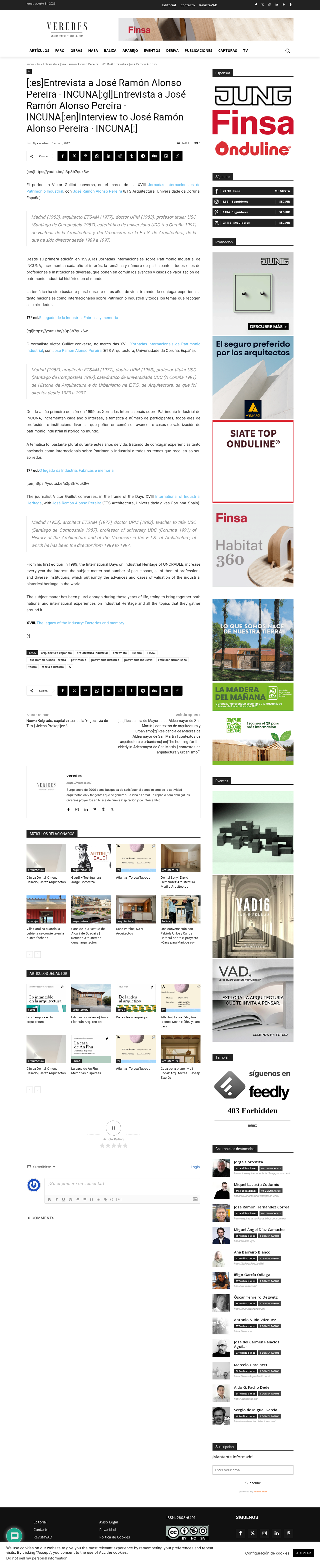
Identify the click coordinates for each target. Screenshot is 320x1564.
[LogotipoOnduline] (253, 148)
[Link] (105, 1200)
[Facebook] (256, 5)
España (137, 653)
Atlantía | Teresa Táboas (133, 877)
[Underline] (63, 1200)
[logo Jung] (253, 95)
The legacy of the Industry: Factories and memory (80, 622)
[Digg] (155, 156)
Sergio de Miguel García (255, 1409)
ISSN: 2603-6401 (181, 1517)
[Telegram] (143, 156)
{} (112, 1199)
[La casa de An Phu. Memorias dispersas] (91, 1049)
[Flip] (166, 156)
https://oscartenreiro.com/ (249, 1308)
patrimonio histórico (105, 660)
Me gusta (282, 191)
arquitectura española (56, 653)
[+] (119, 1199)
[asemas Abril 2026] (253, 377)
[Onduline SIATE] (253, 461)
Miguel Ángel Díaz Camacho (259, 1229)
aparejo (33, 921)
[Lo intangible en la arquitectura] (46, 998)
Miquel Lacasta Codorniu (256, 1184)
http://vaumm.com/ (245, 1286)
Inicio (30, 64)
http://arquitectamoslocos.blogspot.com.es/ (260, 1218)
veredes (42, 143)
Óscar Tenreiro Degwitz (256, 1297)
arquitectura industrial (92, 653)
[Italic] (56, 1200)
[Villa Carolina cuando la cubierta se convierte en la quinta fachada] (46, 909)
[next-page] (37, 954)
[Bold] (49, 1200)
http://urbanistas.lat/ (246, 1398)
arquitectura (36, 870)
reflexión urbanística (172, 660)
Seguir (284, 201)
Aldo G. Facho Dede (252, 1387)
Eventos (222, 781)
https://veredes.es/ (78, 783)
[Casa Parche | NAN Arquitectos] (136, 909)
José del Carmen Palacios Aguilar (257, 1344)
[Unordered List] (84, 1200)
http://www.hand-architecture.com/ (255, 1421)
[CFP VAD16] (253, 916)
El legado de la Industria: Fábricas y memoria (78, 317)
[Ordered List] (77, 1200)
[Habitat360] (253, 545)
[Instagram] (270, 5)
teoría (32, 667)
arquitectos (80, 870)
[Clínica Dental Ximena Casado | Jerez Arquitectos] (46, 858)
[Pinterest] (283, 5)
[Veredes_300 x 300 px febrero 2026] (253, 640)
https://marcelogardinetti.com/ (252, 1376)
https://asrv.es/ (243, 1331)
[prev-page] (29, 954)
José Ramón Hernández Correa (262, 1207)
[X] (74, 156)
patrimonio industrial (138, 660)
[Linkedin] (277, 5)
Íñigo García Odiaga (252, 1274)
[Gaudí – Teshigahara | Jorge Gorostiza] (91, 858)
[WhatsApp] (97, 156)
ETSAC (151, 653)
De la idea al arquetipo (132, 1017)
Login (195, 1167)
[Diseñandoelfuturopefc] (253, 724)
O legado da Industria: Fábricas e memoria (76, 470)
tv (38, 64)
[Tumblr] (291, 5)
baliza (166, 921)
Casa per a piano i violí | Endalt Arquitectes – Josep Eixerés (180, 1073)
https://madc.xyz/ (244, 1240)
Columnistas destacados (235, 1149)
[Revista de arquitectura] (66, 29)
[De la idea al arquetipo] (136, 998)
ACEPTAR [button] (303, 1553)
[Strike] (70, 1200)
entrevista (120, 653)
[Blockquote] (91, 1200)
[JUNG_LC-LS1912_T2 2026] (253, 293)
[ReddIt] (120, 156)
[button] (288, 51)
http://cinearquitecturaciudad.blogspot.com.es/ (262, 1173)
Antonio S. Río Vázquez (255, 1319)
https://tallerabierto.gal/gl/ (249, 1263)
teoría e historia (53, 667)
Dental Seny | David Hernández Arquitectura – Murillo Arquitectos (179, 882)
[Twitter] (263, 5)
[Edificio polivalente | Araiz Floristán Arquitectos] (91, 998)
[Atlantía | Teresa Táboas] (136, 858)
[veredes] (29, 143)
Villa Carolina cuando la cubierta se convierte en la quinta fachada (45, 933)
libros (32, 1009)
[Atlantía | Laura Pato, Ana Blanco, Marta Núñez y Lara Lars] (180, 998)
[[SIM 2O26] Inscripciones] (253, 832)
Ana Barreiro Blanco (252, 1252)
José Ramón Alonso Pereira (97, 191)
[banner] (253, 1000)
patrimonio (78, 660)
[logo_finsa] (253, 122)
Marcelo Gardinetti (251, 1364)
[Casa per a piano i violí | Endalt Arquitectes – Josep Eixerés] (180, 1049)
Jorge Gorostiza (248, 1162)
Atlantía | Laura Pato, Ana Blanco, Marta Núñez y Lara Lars (180, 1021)
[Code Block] (98, 1200)
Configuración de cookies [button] (267, 1553)
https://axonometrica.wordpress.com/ (256, 1195)
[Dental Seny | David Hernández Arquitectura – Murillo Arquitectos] (180, 858)
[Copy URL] (177, 156)
